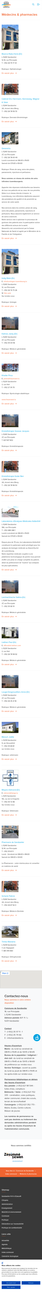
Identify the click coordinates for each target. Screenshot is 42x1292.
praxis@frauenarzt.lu (11, 378)
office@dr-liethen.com (12, 645)
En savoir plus (8, 73)
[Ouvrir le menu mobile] (38, 4)
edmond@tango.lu (11, 793)
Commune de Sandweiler (25, 1171)
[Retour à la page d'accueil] (6, 4)
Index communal (11, 1174)
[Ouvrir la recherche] (33, 4)
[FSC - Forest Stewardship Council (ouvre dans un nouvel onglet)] (21, 1157)
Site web (7, 293)
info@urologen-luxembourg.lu (15, 281)
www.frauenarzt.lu (9, 399)
